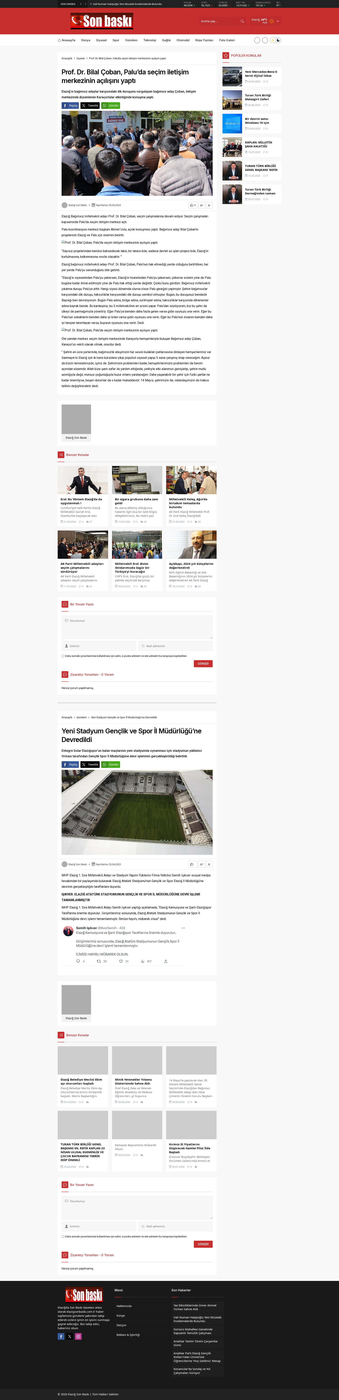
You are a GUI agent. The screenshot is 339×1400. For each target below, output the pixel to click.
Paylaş (73, 105)
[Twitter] (69, 1336)
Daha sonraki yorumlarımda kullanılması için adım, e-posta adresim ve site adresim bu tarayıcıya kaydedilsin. (126, 656)
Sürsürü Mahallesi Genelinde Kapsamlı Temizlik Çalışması (126, 4)
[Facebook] (61, 1336)
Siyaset (81, 58)
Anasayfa (67, 58)
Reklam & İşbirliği (128, 1335)
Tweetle (93, 105)
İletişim (121, 1325)
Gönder (114, 105)
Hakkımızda (124, 1306)
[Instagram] (78, 1336)
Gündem (82, 717)
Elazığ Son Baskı (77, 205)
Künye (121, 1315)
